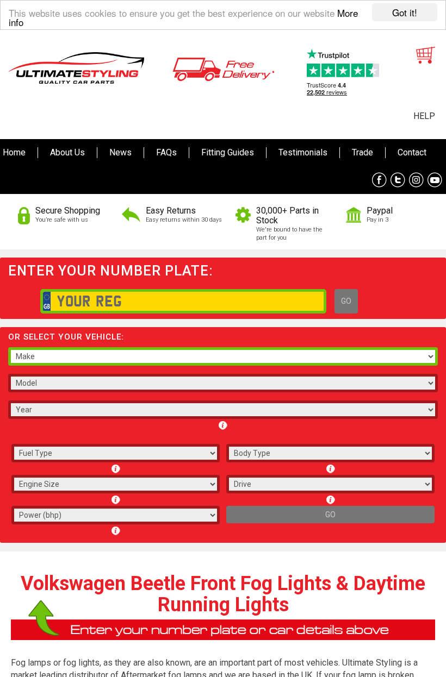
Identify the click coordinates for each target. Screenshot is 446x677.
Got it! (404, 12)
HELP (424, 116)
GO (346, 301)
